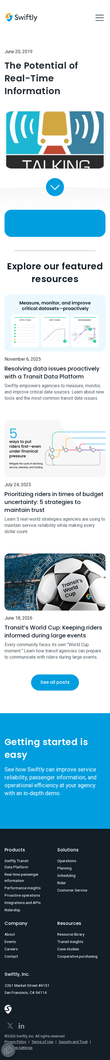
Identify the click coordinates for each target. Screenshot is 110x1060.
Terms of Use (42, 1042)
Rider (61, 883)
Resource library (70, 934)
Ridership (12, 910)
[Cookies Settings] (8, 1050)
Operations (66, 860)
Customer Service (72, 890)
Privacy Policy (15, 1042)
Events (10, 941)
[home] (21, 17)
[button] (99, 17)
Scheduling (66, 875)
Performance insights (23, 888)
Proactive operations (22, 895)
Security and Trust (73, 1042)
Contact (11, 956)
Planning (64, 868)
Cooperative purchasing (77, 956)
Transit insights (70, 941)
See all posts (55, 682)
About (10, 934)
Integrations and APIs (23, 902)
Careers (11, 949)
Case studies (68, 949)
